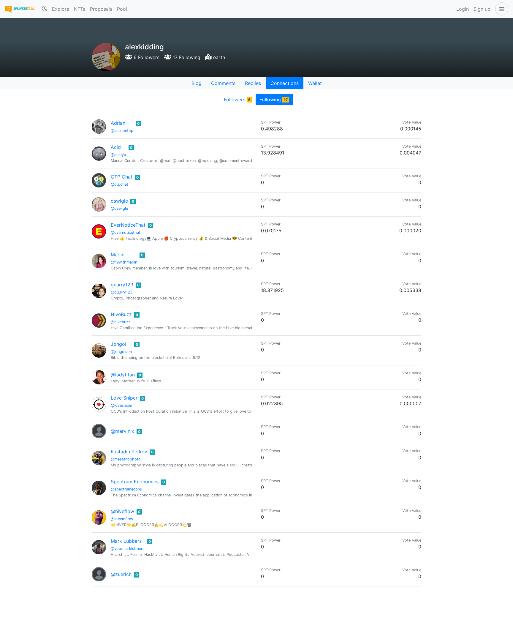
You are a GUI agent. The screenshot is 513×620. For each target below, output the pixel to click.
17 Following (185, 57)
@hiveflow (122, 511)
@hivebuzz (120, 322)
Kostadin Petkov (129, 452)
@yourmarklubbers (128, 548)
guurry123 (122, 285)
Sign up (482, 9)
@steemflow (122, 519)
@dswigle (119, 208)
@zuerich (121, 574)
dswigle (119, 201)
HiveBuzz (121, 314)
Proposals (101, 9)
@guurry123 (121, 292)
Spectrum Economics (135, 482)
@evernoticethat (125, 232)
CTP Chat (121, 177)
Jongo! (118, 344)
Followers (237, 99)
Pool (122, 9)
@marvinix (122, 431)
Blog (196, 83)
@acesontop (122, 130)
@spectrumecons (126, 489)
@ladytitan (123, 375)
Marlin (117, 255)
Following (273, 99)
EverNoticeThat (128, 225)
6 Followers (145, 57)
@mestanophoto (126, 459)
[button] (500, 8)
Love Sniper (124, 398)
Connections (284, 83)
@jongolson (121, 351)
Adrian (118, 123)
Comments (223, 83)
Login (462, 9)
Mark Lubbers (126, 541)
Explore (60, 9)
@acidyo (118, 154)
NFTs (79, 9)
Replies (253, 83)
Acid (116, 147)
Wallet (315, 83)
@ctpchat (119, 184)
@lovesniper (122, 405)
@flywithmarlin (124, 262)
